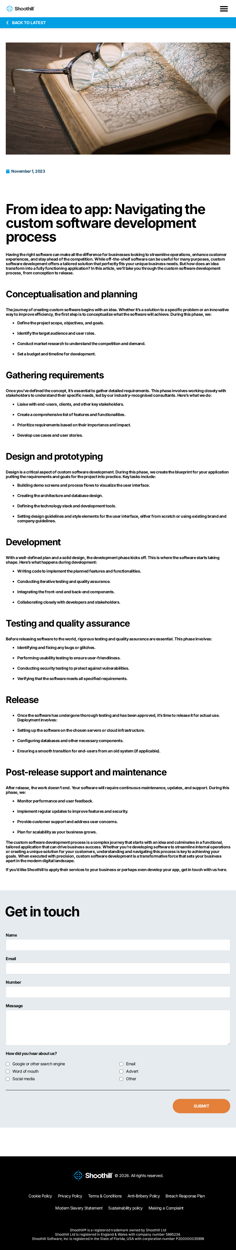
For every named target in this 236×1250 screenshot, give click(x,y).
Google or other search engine (38, 1064)
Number (13, 982)
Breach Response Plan (185, 1195)
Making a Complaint (166, 1207)
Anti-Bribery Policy (143, 1195)
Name (11, 935)
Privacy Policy (70, 1195)
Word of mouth (25, 1071)
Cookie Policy (40, 1195)
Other (131, 1078)
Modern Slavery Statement (78, 1207)
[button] (223, 8)
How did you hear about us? (31, 1053)
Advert (132, 1071)
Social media (23, 1078)
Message (14, 1006)
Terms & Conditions (105, 1195)
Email (11, 958)
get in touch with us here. (204, 869)
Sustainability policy (125, 1207)
